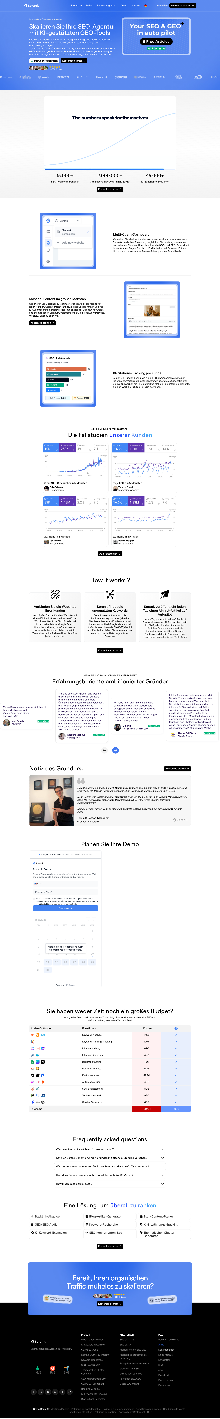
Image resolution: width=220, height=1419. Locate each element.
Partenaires (164, 1385)
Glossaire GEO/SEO (130, 1368)
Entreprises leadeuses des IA (135, 1363)
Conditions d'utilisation (148, 1409)
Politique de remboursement (118, 1409)
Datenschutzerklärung (179, 918)
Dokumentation (166, 1349)
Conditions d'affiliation (80, 1412)
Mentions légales (60, 1409)
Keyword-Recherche (92, 1359)
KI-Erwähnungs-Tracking (94, 1394)
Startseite (34, 19)
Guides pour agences (131, 1373)
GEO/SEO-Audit (89, 1349)
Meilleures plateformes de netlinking (133, 1356)
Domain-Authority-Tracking (95, 1354)
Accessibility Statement (132, 1412)
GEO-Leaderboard (90, 1365)
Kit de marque (165, 1354)
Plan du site (164, 1375)
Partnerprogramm (106, 5)
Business (46, 19)
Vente (174, 1409)
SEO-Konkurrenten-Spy (93, 1378)
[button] (76, 5)
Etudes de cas (165, 1380)
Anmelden (162, 5)
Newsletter (164, 1359)
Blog (160, 1365)
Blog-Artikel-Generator (93, 1399)
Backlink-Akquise (90, 1388)
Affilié (161, 1344)
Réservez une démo (168, 1339)
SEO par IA (125, 1344)
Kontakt (136, 5)
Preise (89, 5)
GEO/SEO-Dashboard (92, 1383)
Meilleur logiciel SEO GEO (133, 1349)
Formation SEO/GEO (130, 1378)
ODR (149, 1412)
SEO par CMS (127, 1339)
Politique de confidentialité (86, 1409)
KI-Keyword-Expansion (93, 1344)
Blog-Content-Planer (92, 1339)
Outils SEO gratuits (129, 1383)
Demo (124, 5)
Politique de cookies (105, 1412)
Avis (160, 1370)
